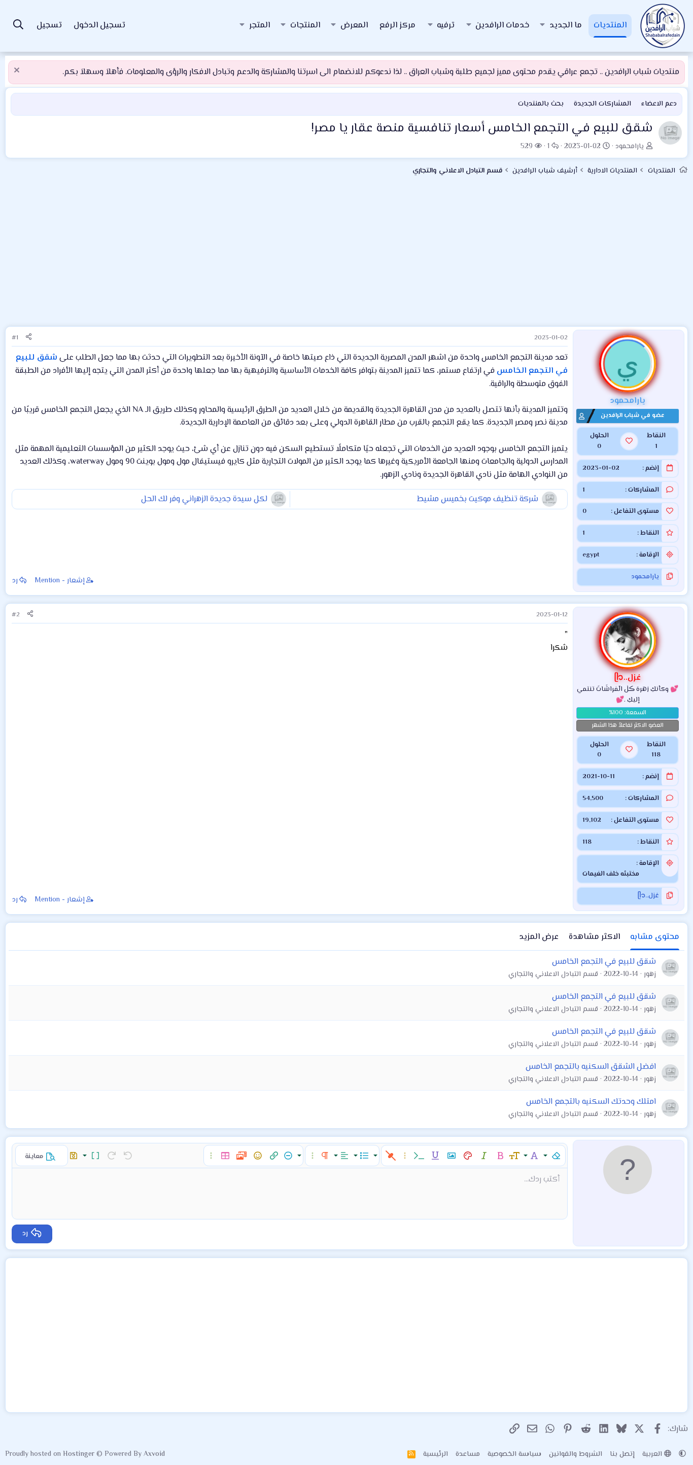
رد (15, 580)
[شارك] (29, 338)
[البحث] (18, 26)
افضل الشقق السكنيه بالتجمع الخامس (591, 1067)
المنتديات (610, 25)
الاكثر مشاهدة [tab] (594, 937)
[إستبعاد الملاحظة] (18, 71)
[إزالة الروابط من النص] (390, 1155)
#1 (15, 338)
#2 (16, 615)
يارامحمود (629, 146)
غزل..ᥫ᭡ (648, 896)
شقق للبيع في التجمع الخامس (604, 962)
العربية (653, 1454)
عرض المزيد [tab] (539, 937)
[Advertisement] (346, 255)
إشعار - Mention (60, 580)
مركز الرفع (397, 25)
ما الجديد (565, 25)
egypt (590, 555)
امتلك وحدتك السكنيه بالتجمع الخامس (591, 1102)
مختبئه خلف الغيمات (610, 874)
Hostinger (79, 1454)
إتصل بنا (622, 1454)
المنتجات (305, 25)
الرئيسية (435, 1454)
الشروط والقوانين (575, 1454)
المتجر (259, 25)
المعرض (354, 25)
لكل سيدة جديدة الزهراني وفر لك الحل (204, 499)
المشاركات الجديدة (602, 104)
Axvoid (154, 1454)
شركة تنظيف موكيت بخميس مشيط (477, 499)
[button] (542, 26)
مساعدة (468, 1454)
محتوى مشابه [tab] (654, 937)
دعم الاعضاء (659, 104)
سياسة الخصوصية (514, 1454)
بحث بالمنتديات (541, 104)
